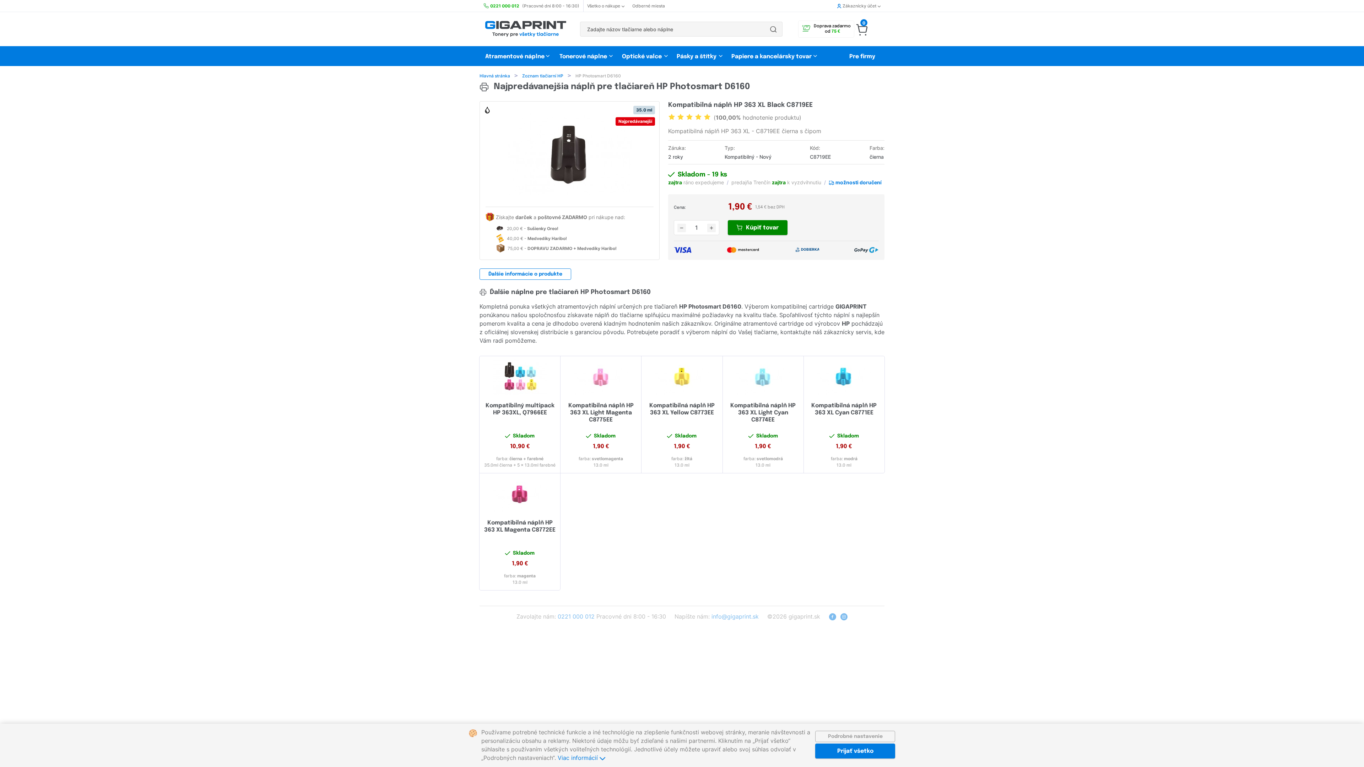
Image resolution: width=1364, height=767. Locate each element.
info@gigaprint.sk (735, 616)
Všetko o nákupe (603, 6)
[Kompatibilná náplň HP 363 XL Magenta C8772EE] (520, 494)
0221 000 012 (576, 616)
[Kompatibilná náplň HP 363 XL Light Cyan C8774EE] (763, 377)
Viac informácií (579, 757)
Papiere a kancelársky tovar (772, 57)
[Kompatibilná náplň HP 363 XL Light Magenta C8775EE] (601, 377)
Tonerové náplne (583, 57)
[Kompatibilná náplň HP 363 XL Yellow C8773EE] (682, 377)
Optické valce (642, 57)
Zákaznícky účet (859, 6)
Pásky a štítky (696, 57)
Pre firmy (862, 57)
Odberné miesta (648, 6)
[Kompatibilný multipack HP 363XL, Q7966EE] (520, 377)
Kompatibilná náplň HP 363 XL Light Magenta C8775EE (601, 413)
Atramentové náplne (515, 57)
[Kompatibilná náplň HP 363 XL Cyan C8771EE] (844, 377)
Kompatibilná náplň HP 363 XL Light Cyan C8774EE (763, 413)
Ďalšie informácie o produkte (525, 274)
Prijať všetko (855, 751)
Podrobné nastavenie (855, 736)
